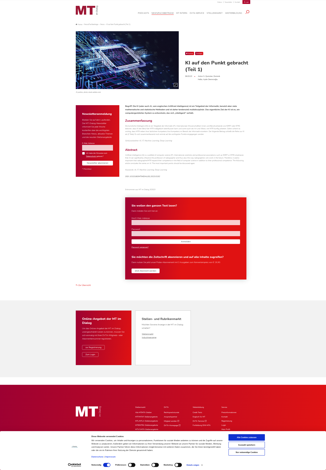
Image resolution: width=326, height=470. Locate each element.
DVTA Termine (198, 421)
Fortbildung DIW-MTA (201, 425)
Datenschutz (97, 457)
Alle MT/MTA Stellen (143, 412)
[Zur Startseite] (87, 10)
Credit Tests (197, 412)
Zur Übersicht (84, 285)
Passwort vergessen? (140, 247)
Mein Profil (225, 429)
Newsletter (228, 2)
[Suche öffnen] (247, 12)
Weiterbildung (198, 407)
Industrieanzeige (149, 337)
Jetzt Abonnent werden (145, 270)
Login (223, 425)
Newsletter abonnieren (97, 163)
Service (224, 407)
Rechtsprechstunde (171, 412)
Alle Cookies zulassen (246, 437)
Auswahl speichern (246, 445)
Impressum (110, 457)
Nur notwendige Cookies (247, 452)
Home (80, 24)
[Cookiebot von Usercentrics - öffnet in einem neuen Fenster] (74, 465)
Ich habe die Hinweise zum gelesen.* (96, 154)
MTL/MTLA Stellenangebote (146, 421)
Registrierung (226, 421)
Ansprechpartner (170, 417)
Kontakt (237, 2)
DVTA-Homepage (171, 425)
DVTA (166, 407)
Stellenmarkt (147, 334)
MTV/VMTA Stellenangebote (146, 429)
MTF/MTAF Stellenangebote (146, 417)
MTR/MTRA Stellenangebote (146, 425)
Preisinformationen (228, 412)
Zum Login (90, 354)
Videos (219, 2)
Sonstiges (199, 53)
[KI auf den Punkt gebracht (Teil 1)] (127, 60)
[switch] (129, 464)
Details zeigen (193, 465)
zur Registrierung (93, 347)
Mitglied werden (170, 421)
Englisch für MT (199, 417)
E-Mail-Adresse (88, 143)
